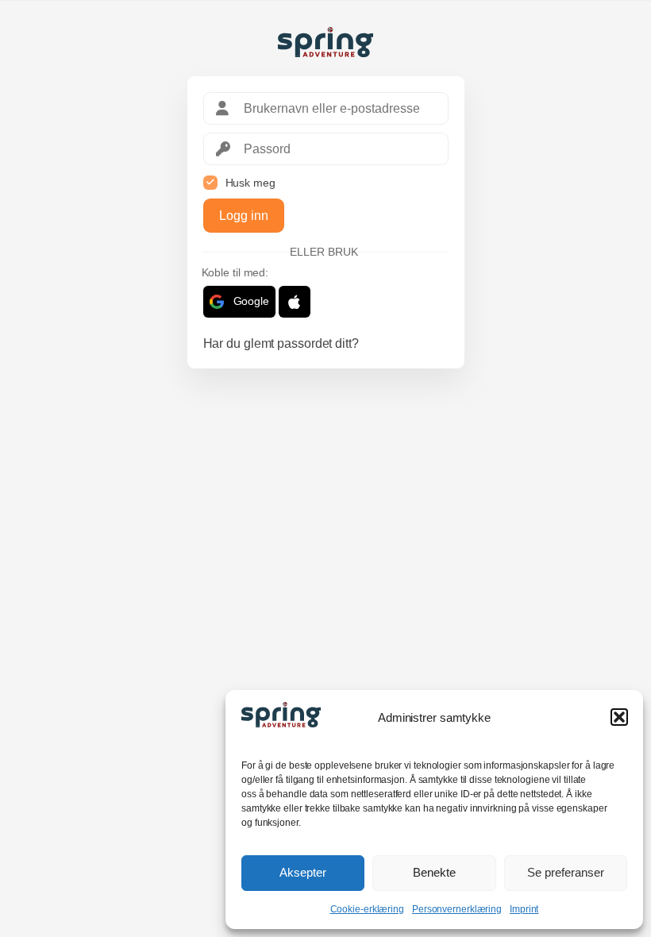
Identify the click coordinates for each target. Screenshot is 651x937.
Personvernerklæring (457, 909)
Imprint (524, 909)
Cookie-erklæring (367, 909)
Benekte (434, 872)
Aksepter (302, 872)
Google (251, 301)
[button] (619, 717)
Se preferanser (565, 872)
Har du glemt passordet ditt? (281, 343)
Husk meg (250, 182)
